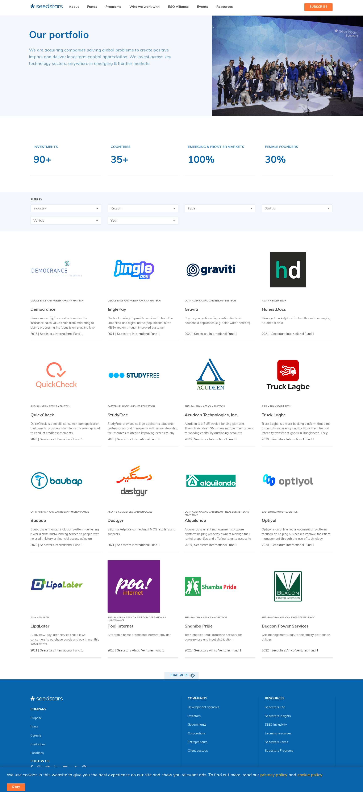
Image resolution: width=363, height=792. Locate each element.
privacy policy (274, 775)
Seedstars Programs (279, 751)
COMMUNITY (197, 698)
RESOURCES (274, 698)
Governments (197, 724)
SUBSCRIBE (318, 7)
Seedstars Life (275, 707)
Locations (37, 753)
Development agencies (203, 707)
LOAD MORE (179, 675)
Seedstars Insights (278, 716)
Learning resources (278, 733)
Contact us (38, 744)
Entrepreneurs (198, 742)
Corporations (197, 733)
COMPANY (38, 709)
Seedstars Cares (276, 742)
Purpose (36, 718)
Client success (198, 751)
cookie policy (309, 775)
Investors (194, 716)
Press (34, 727)
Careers (35, 735)
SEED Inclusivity (276, 724)
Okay (16, 787)
